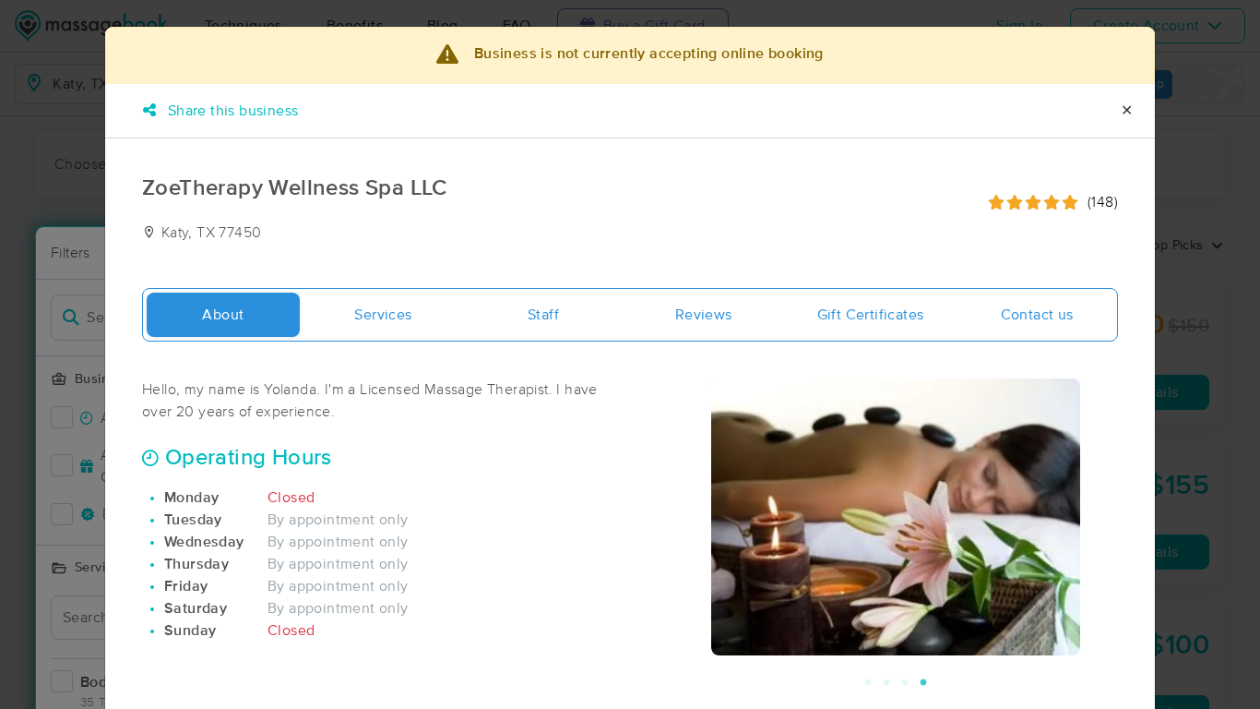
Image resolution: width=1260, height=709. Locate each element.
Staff (543, 314)
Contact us (1037, 314)
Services (382, 314)
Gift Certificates (870, 314)
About (223, 314)
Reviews (703, 314)
